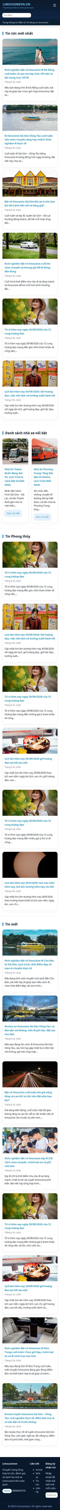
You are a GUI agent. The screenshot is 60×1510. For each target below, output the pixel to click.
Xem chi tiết (13, 513)
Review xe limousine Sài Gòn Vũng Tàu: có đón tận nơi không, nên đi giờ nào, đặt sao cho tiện (30, 1030)
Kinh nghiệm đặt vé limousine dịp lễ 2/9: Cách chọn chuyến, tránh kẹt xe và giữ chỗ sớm (29, 1162)
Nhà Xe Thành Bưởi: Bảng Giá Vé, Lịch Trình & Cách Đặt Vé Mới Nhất (14, 477)
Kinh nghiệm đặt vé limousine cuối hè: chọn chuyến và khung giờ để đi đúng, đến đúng (28, 267)
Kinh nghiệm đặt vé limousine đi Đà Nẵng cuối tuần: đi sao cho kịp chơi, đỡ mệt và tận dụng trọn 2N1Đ (29, 73)
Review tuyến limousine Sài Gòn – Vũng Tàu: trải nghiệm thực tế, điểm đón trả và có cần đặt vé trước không (29, 1418)
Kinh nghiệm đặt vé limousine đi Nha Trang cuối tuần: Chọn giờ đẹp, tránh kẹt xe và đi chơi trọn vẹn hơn (29, 1352)
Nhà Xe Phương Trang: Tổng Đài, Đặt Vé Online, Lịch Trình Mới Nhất (43, 477)
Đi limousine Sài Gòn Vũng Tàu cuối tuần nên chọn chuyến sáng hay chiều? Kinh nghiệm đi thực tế (29, 139)
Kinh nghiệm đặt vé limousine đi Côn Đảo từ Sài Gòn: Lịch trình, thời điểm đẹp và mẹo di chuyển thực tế (29, 964)
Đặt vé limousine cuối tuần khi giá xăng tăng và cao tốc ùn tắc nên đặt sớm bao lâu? (28, 1096)
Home (39, 1469)
